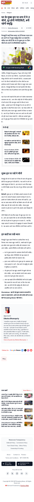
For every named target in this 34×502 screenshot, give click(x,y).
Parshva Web (24, 485)
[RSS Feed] (26, 473)
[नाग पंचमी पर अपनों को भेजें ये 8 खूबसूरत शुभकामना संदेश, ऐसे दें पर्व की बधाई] (26, 142)
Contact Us (16, 454)
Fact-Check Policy (12, 445)
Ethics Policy (23, 445)
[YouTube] (22, 473)
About (8, 454)
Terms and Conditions (11, 458)
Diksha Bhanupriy (13, 28)
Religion (9, 12)
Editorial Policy (11, 442)
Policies (23, 454)
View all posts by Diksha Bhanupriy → (16, 340)
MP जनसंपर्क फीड (24, 458)
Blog (4, 358)
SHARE (29, 28)
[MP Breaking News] (6, 3)
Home (3, 12)
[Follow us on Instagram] (28, 350)
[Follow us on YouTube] (31, 350)
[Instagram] (17, 473)
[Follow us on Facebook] (22, 350)
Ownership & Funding (17, 448)
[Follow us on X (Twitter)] (25, 350)
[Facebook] (7, 473)
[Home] (2, 8)
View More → (27, 390)
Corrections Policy (21, 442)
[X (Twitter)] (12, 473)
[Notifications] (31, 2)
